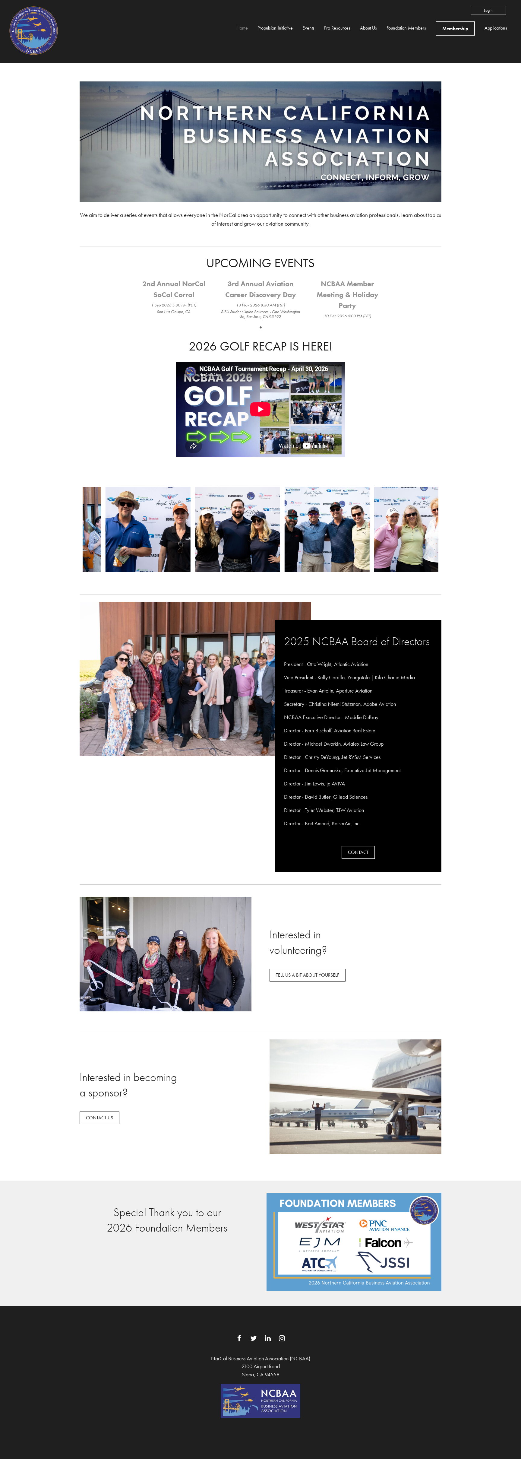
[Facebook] (239, 1338)
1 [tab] (260, 327)
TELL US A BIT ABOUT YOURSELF (307, 975)
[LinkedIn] (267, 1338)
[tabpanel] (173, 296)
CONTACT (358, 852)
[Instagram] (281, 1338)
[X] (253, 1338)
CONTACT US (99, 1118)
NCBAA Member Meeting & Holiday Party (347, 294)
